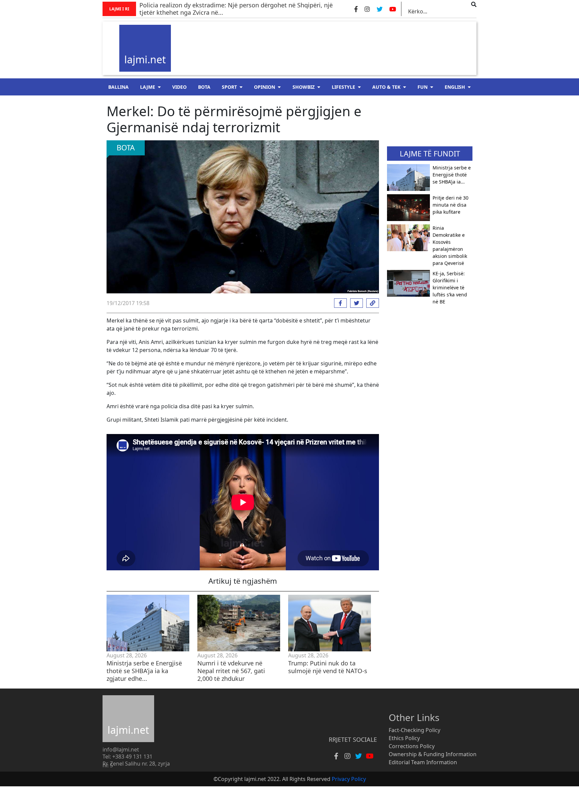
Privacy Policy (349, 779)
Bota (204, 87)
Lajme (147, 87)
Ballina (118, 87)
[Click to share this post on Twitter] (355, 303)
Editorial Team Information (423, 762)
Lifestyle (343, 87)
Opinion (264, 87)
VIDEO (179, 87)
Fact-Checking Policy (414, 730)
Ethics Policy (404, 738)
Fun (422, 87)
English (455, 87)
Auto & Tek (386, 87)
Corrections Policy (412, 746)
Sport (229, 87)
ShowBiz (304, 87)
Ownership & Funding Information (432, 754)
